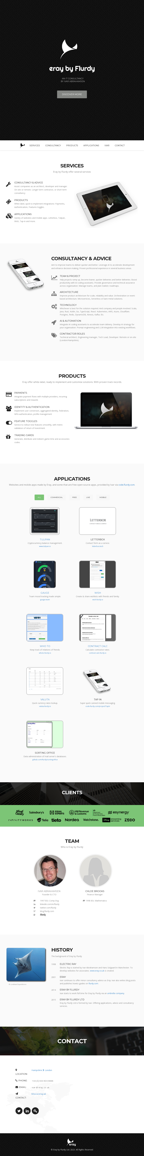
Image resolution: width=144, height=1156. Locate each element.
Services (35, 145)
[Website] (34, 915)
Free (74, 497)
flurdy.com (93, 983)
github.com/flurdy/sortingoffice (45, 759)
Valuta (45, 699)
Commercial (56, 497)
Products (72, 145)
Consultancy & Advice (28, 182)
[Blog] (34, 911)
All (39, 497)
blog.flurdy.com (47, 911)
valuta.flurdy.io (45, 706)
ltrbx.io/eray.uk (39, 1093)
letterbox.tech (97, 546)
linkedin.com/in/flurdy (49, 904)
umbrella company (115, 993)
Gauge (45, 593)
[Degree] (34, 901)
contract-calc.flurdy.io (97, 653)
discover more (72, 94)
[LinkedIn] (35, 904)
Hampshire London (42, 1070)
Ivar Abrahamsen (49, 891)
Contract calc (97, 646)
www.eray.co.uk (97, 970)
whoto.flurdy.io (45, 653)
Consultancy (53, 145)
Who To (45, 646)
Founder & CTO (49, 894)
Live (88, 497)
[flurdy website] (43, 915)
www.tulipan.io (45, 546)
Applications (91, 145)
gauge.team (45, 599)
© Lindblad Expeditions (17, 984)
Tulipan (45, 539)
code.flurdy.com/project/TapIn (98, 706)
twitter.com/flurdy (48, 907)
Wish (97, 593)
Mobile (103, 497)
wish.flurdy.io (97, 599)
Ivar (106, 145)
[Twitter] (35, 908)
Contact (120, 145)
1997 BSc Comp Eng (49, 900)
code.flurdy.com (126, 484)
